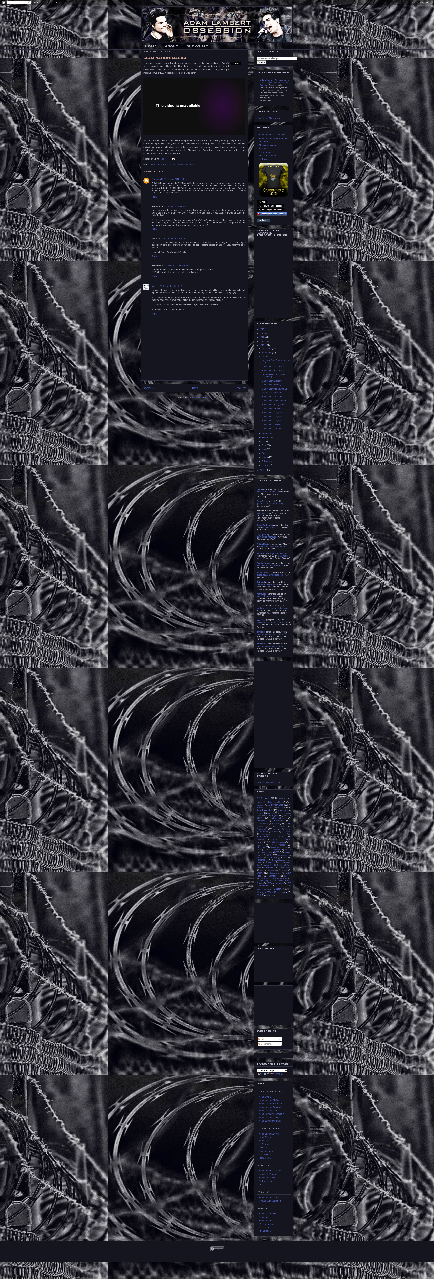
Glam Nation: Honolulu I (273, 370)
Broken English (271, 815)
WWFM (270, 895)
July (264, 441)
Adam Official (265, 1097)
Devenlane (264, 1147)
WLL (259, 895)
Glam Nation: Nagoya (271, 428)
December (267, 348)
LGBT (259, 850)
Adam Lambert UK (267, 1220)
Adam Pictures (265, 1137)
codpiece (261, 513)
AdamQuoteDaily (267, 1178)
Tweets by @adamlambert (268, 782)
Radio (275, 865)
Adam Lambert (168, 164)
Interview (261, 847)
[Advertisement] (194, 373)
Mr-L (261, 1184)
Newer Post (148, 388)
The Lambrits (265, 1231)
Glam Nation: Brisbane (272, 381)
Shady (259, 873)
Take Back (264, 878)
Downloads (262, 829)
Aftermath (260, 805)
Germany (275, 839)
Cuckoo (275, 823)
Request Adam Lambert (270, 1201)
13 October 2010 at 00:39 (176, 266)
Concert (278, 820)
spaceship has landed (267, 584)
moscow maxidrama (266, 492)
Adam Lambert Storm (269, 1197)
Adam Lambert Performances (274, 80)
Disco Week (279, 827)
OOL (285, 858)
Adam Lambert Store (268, 1110)
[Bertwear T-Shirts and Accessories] (273, 180)
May (264, 449)
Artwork (270, 813)
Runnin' (271, 870)
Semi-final (283, 870)
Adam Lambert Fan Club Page (273, 138)
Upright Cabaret (263, 889)
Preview (269, 862)
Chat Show (278, 818)
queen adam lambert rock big (270, 503)
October (266, 356)
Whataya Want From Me (271, 892)
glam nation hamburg (266, 537)
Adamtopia (264, 1217)
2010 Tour (156, 164)
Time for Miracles (279, 878)
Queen (266, 865)
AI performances (266, 152)
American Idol (264, 810)
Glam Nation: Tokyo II (271, 416)
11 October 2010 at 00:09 (175, 179)
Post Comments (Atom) (200, 397)
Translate (279, 1074)
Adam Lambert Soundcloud (271, 1114)
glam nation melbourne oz (271, 546)
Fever (275, 832)
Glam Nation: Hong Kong (273, 404)
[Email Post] (173, 159)
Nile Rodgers (283, 855)
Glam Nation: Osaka (271, 424)
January (266, 465)
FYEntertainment (266, 1224)
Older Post (241, 388)
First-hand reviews (267, 145)
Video (191, 164)
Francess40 (157, 179)
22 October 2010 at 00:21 (171, 286)
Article (259, 813)
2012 (262, 337)
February (266, 461)
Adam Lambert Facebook (270, 1103)
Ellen (275, 829)
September (267, 433)
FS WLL (282, 837)
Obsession (272, 857)
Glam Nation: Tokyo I (271, 420)
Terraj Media (265, 1158)
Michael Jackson (273, 850)
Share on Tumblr (263, 220)
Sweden (287, 876)
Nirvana (259, 858)
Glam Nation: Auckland (272, 396)
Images (282, 845)
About (171, 46)
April (264, 453)
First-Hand (266, 834)
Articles (262, 149)
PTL (280, 862)
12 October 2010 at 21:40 (174, 238)
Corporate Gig (262, 824)
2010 (262, 345)
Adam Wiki (264, 1140)
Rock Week (285, 868)
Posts (263, 1039)
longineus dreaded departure (270, 634)
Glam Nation (182, 164)
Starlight (272, 875)
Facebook (263, 142)
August (265, 437)
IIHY (271, 845)
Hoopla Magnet (266, 1151)
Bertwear (263, 159)
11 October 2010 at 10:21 (176, 206)
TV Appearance (275, 883)
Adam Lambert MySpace (270, 1100)
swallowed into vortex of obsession (273, 608)
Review (269, 867)
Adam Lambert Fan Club (270, 1107)
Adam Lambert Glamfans (270, 1171)
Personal (261, 860)
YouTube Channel (267, 155)
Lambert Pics (265, 1154)
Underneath (281, 886)
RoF (261, 870)
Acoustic (282, 798)
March (265, 457)
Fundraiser (261, 839)
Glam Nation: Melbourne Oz (274, 389)
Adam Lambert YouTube (270, 1121)
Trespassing (262, 881)
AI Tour (281, 807)
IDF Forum (264, 1227)
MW (276, 852)
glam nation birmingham (268, 565)
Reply (154, 197)
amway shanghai (270, 527)
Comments (265, 1044)
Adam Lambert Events (269, 1134)
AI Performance (275, 805)
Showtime (197, 46)
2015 (262, 329)
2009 (262, 470)
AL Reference (265, 1144)
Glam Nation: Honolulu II (273, 366)
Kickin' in (275, 847)
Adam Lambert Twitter (269, 1117)
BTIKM (260, 818)
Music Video (266, 852)
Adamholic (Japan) (268, 1174)
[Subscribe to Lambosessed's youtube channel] (272, 214)
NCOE (269, 855)
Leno (285, 847)
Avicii (279, 813)
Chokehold (261, 821)
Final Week (286, 832)
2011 (262, 341)
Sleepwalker (275, 873)
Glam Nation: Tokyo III (272, 412)
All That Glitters (266, 1181)
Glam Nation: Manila (271, 409)
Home (151, 46)
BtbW (286, 816)
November (267, 353)
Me (153, 286)
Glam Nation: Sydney (271, 385)
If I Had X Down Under (272, 393)
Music (288, 850)
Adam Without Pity (267, 1214)
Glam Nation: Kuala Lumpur (274, 401)
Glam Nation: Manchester (268, 118)
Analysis (282, 810)
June (264, 445)
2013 (262, 333)
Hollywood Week (278, 842)
